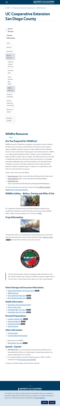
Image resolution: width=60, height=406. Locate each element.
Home (8, 43)
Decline (45, 402)
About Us (9, 47)
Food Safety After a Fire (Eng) (19, 310)
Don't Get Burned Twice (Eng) (19, 295)
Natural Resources (9, 57)
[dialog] (30, 398)
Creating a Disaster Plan (17, 319)
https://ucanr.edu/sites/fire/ (19, 190)
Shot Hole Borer (10, 72)
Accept (52, 402)
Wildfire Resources (10, 89)
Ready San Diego (13, 326)
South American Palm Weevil (10, 80)
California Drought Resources (10, 64)
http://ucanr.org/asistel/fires (27, 359)
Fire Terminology (13, 333)
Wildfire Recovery (13, 293)
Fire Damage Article (16, 324)
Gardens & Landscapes (10, 95)
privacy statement (40, 398)
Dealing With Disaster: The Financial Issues (23, 290)
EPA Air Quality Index (14, 307)
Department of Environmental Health (19, 305)
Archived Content (9, 119)
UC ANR (7, 8)
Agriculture (10, 51)
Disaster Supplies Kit (16, 321)
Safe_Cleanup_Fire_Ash (17, 343)
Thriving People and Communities (10, 103)
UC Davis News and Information (17, 335)
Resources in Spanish (10, 111)
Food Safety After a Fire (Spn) (19, 312)
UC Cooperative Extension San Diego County (23, 8)
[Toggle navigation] (7, 2)
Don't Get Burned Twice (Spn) (19, 298)
